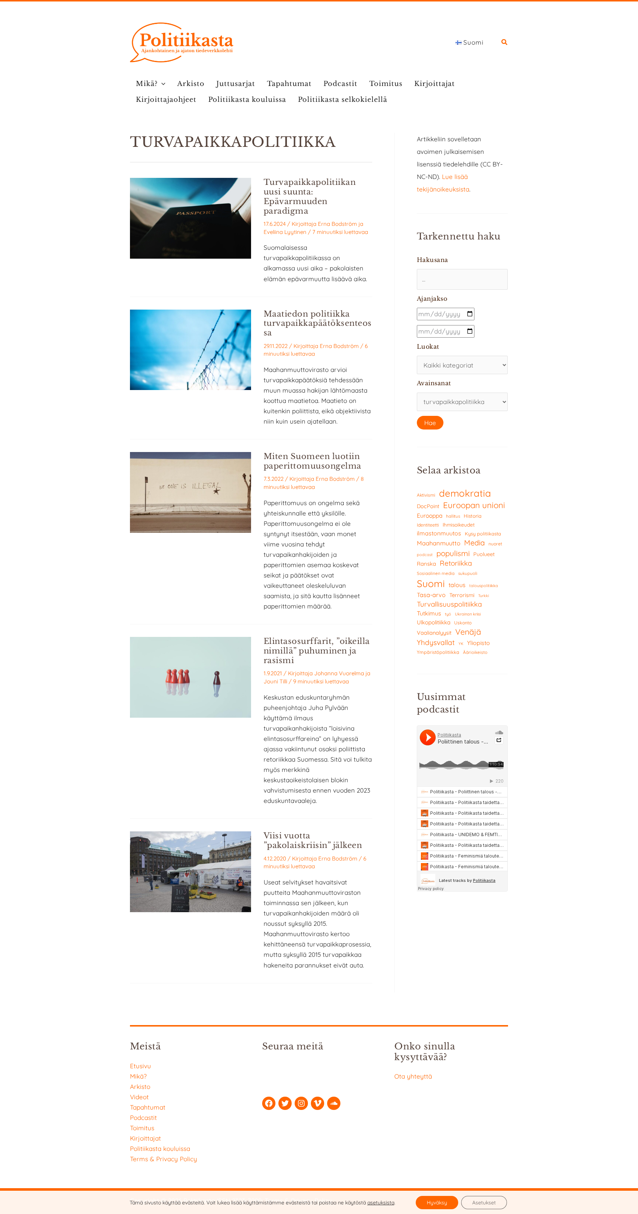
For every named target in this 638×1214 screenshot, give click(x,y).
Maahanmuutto (438, 543)
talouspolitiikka (483, 585)
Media (474, 542)
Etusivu (140, 1066)
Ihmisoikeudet (459, 524)
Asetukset (484, 1202)
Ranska (426, 563)
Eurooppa (429, 515)
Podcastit (340, 84)
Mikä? (147, 84)
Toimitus (385, 84)
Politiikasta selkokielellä (342, 100)
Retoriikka (456, 563)
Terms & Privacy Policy (163, 1159)
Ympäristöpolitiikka (438, 652)
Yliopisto (478, 642)
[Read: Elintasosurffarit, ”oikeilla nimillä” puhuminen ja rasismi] (190, 676)
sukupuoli (467, 573)
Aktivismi (426, 495)
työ (448, 614)
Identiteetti (428, 525)
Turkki (483, 595)
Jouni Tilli (275, 681)
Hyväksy (437, 1202)
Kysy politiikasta (483, 534)
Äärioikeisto (475, 652)
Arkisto (191, 84)
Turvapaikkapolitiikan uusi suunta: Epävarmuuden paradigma (310, 196)
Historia (472, 516)
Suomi (431, 583)
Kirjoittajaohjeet (166, 100)
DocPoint (428, 506)
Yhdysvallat (436, 642)
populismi (453, 553)
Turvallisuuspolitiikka (449, 604)
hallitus (453, 516)
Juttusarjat (235, 84)
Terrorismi (461, 595)
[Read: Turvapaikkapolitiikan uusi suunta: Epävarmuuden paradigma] (190, 217)
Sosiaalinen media (436, 573)
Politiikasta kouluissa (247, 100)
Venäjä (468, 632)
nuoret (495, 543)
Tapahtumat (289, 84)
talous (457, 585)
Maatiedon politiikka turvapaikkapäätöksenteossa (318, 323)
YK (461, 643)
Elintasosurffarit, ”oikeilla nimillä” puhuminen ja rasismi (317, 651)
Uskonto (462, 622)
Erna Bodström (337, 223)
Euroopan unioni (474, 505)
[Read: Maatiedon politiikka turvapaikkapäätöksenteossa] (190, 349)
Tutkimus (429, 613)
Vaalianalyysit (434, 632)
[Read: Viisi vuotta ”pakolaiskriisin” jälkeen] (190, 871)
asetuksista (380, 1202)
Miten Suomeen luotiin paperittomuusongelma (312, 461)
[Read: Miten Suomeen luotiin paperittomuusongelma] (190, 492)
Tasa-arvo (431, 595)
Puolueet (484, 554)
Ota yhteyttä (413, 1076)
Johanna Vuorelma (339, 673)
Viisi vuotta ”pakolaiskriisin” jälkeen (313, 840)
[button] (504, 43)
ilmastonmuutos (439, 533)
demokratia (465, 493)
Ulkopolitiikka (433, 622)
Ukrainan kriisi (468, 614)
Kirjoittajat (434, 84)
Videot (139, 1097)
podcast (425, 554)
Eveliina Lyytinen (285, 231)
